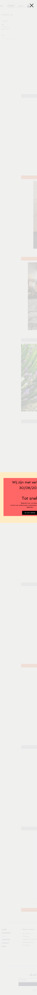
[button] (31, 5)
